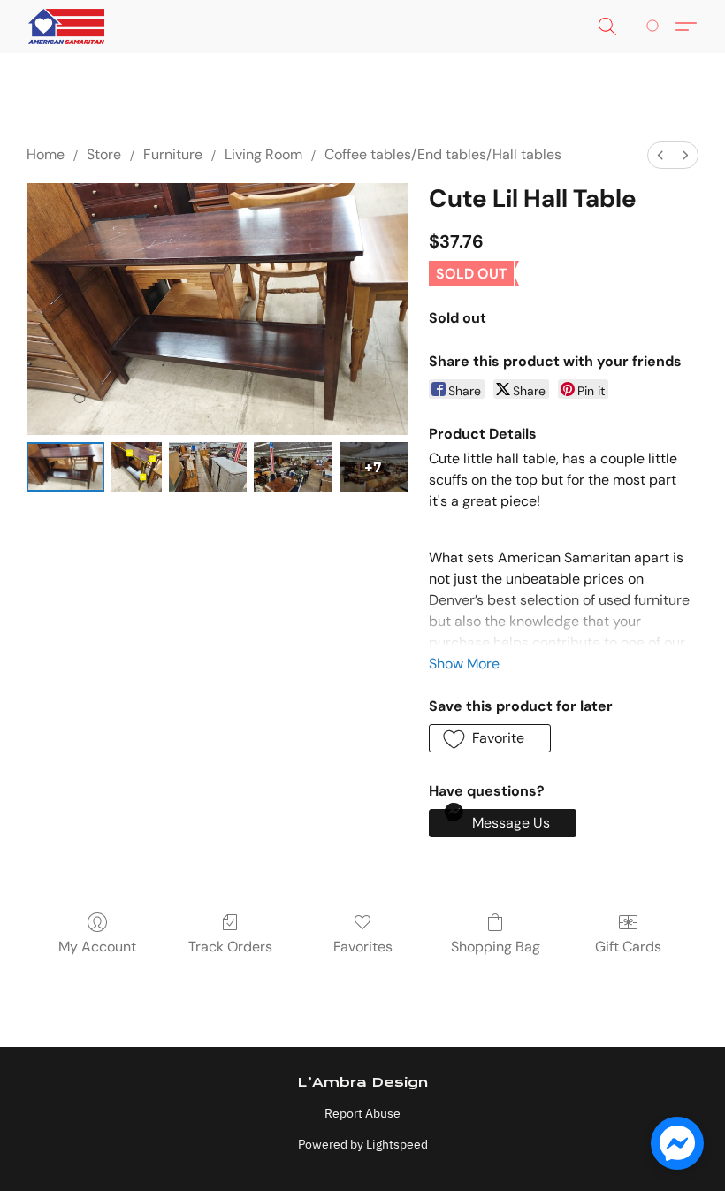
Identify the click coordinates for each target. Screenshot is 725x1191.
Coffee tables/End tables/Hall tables (442, 154)
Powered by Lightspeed (363, 1144)
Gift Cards (628, 946)
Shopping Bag (495, 946)
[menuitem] (660, 155)
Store (104, 154)
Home (46, 154)
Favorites (363, 946)
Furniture (172, 154)
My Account (97, 946)
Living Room (263, 154)
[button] (66, 26)
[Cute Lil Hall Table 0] (65, 467)
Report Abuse (362, 1113)
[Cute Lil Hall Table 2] (208, 467)
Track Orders (230, 946)
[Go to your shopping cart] (655, 26)
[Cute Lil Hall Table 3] (293, 467)
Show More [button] (464, 663)
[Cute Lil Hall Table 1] (136, 467)
